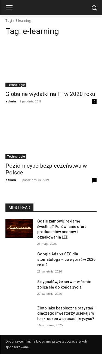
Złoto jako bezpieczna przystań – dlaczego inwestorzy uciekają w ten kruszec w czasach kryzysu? (66, 313)
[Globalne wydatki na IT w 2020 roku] (51, 64)
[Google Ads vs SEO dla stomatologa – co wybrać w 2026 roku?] (19, 261)
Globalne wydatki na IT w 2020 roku (50, 94)
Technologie (16, 85)
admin (10, 101)
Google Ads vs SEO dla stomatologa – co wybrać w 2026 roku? (66, 259)
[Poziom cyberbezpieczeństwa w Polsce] (51, 136)
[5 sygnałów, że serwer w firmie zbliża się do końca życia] (19, 288)
